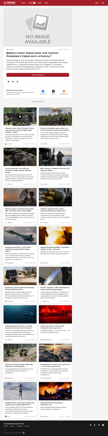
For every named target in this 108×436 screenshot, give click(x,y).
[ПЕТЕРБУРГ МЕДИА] (41, 378)
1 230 (33, 222)
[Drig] (41, 301)
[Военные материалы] (9, 2)
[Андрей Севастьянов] (41, 143)
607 (69, 339)
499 (69, 416)
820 (69, 262)
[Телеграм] (90, 425)
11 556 (33, 143)
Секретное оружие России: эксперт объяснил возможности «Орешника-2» (53, 210)
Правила (27, 426)
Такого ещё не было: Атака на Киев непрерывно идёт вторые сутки (52, 327)
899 (34, 262)
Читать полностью (38, 75)
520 (69, 378)
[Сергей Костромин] (5, 222)
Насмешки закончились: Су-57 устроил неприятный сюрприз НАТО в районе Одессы (18, 249)
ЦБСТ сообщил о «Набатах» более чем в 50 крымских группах (54, 169)
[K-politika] (5, 301)
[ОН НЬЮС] (41, 222)
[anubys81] (5, 143)
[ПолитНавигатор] (41, 339)
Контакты (12, 426)
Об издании (20, 426)
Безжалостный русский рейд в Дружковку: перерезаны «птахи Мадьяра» (19, 365)
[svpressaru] (41, 262)
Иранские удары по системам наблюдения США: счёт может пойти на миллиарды (19, 210)
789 (34, 301)
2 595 (33, 184)
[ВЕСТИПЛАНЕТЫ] (5, 262)
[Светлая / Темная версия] (97, 2)
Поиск (46, 3)
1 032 (68, 222)
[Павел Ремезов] (5, 184)
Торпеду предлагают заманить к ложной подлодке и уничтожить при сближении (18, 327)
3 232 (68, 143)
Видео (40, 3)
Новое (32, 3)
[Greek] (7, 49)
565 (34, 378)
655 (34, 339)
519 (34, 416)
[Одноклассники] (94, 425)
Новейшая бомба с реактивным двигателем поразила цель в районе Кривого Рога (19, 403)
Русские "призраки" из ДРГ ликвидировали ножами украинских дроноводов (54, 288)
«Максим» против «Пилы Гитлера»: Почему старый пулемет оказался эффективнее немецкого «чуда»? (19, 130)
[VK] (98, 425)
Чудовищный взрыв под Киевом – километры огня (51, 403)
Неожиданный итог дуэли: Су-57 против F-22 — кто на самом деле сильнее (55, 365)
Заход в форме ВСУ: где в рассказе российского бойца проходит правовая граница (18, 170)
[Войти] (103, 2)
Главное (23, 3)
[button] (8, 82)
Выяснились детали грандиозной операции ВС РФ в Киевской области (19, 288)
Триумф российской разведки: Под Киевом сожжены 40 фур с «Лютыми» (54, 248)
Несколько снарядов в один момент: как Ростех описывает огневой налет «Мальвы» (55, 129)
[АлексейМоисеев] (5, 416)
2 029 (68, 184)
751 (69, 301)
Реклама (6, 426)
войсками (37, 69)
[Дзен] (103, 425)
